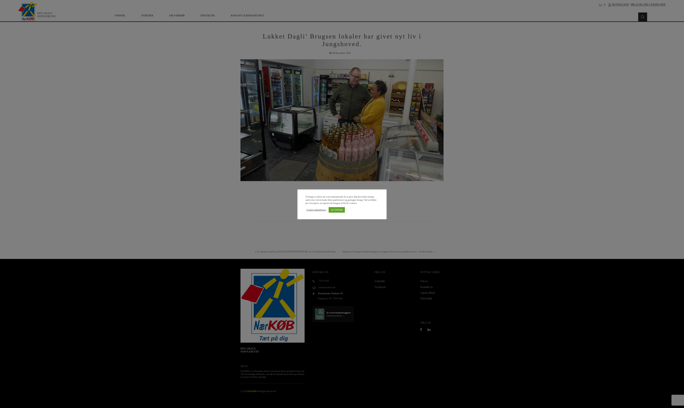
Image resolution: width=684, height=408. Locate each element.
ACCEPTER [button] (337, 210)
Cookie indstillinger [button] (316, 210)
